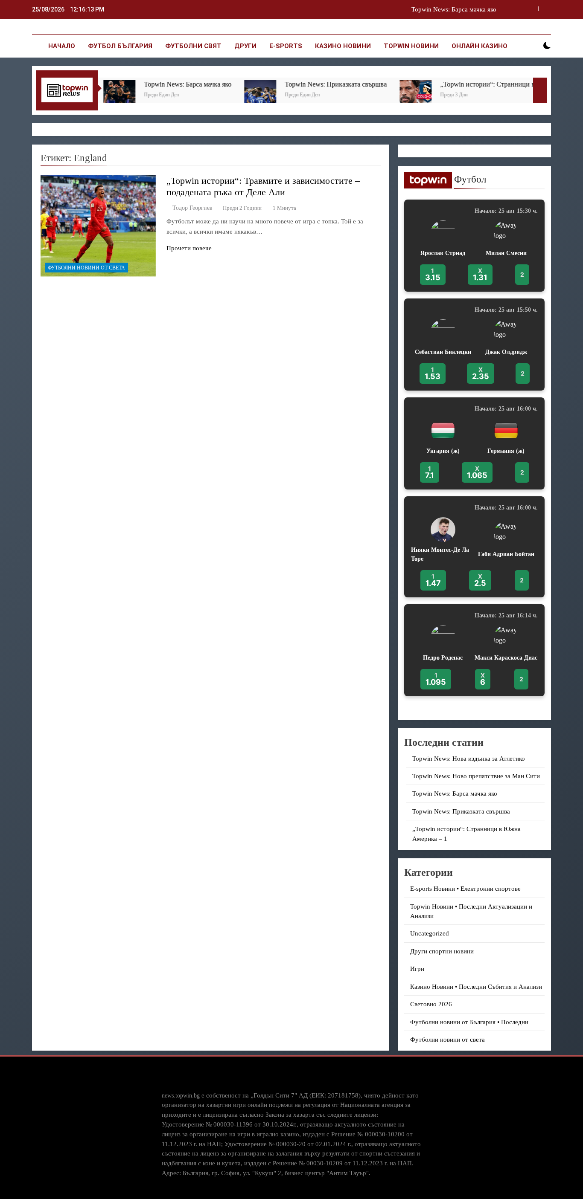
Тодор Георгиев (192, 208)
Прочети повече (189, 248)
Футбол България (120, 46)
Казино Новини (343, 46)
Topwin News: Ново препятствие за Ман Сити (476, 776)
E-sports (285, 46)
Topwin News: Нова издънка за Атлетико (468, 758)
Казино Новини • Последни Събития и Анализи (476, 986)
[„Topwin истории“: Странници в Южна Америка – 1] (384, 96)
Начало (61, 46)
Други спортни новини (442, 951)
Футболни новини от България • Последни (469, 1022)
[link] (474, 246)
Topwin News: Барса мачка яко (453, 9)
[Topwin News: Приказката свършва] (229, 96)
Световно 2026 (431, 1004)
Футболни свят (193, 46)
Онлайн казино (479, 46)
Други (245, 46)
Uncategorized (429, 933)
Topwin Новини (411, 46)
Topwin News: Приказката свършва (304, 84)
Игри (417, 968)
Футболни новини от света (86, 268)
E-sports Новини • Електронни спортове (465, 888)
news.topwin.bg (181, 1095)
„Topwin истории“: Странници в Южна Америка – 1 (484, 84)
